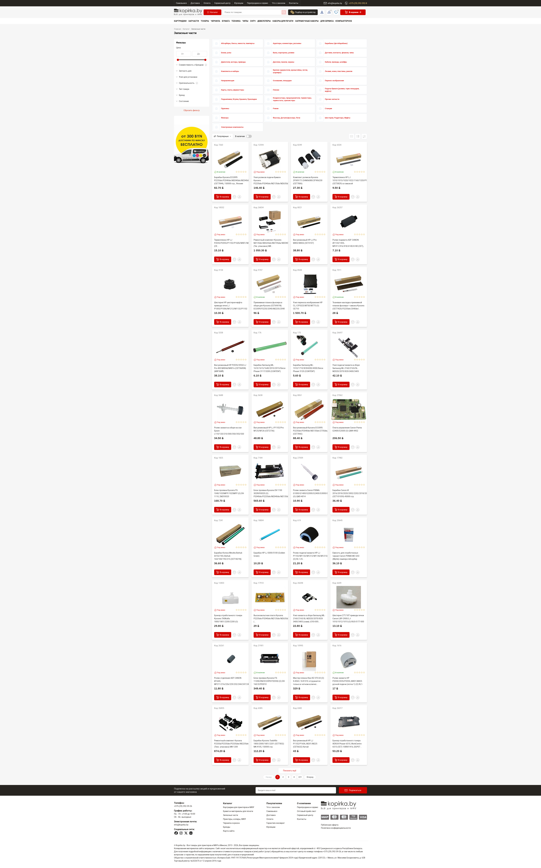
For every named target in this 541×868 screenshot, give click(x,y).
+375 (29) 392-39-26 (183, 806)
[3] (241, 172)
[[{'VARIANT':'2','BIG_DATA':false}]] (364, 136)
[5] (246, 172)
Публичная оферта (329, 825)
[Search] (283, 12)
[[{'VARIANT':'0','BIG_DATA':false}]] (358, 136)
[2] (239, 172)
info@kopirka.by (181, 825)
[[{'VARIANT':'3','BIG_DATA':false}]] (351, 136)
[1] (237, 172)
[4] (243, 172)
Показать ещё (289, 770)
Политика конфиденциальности (336, 828)
